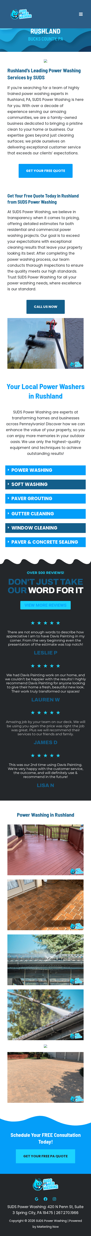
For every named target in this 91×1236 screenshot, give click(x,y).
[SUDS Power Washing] (21, 14)
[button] (45, 470)
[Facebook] (45, 1199)
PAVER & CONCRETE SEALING (44, 542)
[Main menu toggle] (81, 14)
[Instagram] (54, 1199)
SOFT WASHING (29, 484)
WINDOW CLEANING (34, 528)
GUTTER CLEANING (32, 513)
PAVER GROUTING (31, 498)
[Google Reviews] (37, 1199)
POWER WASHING (31, 470)
